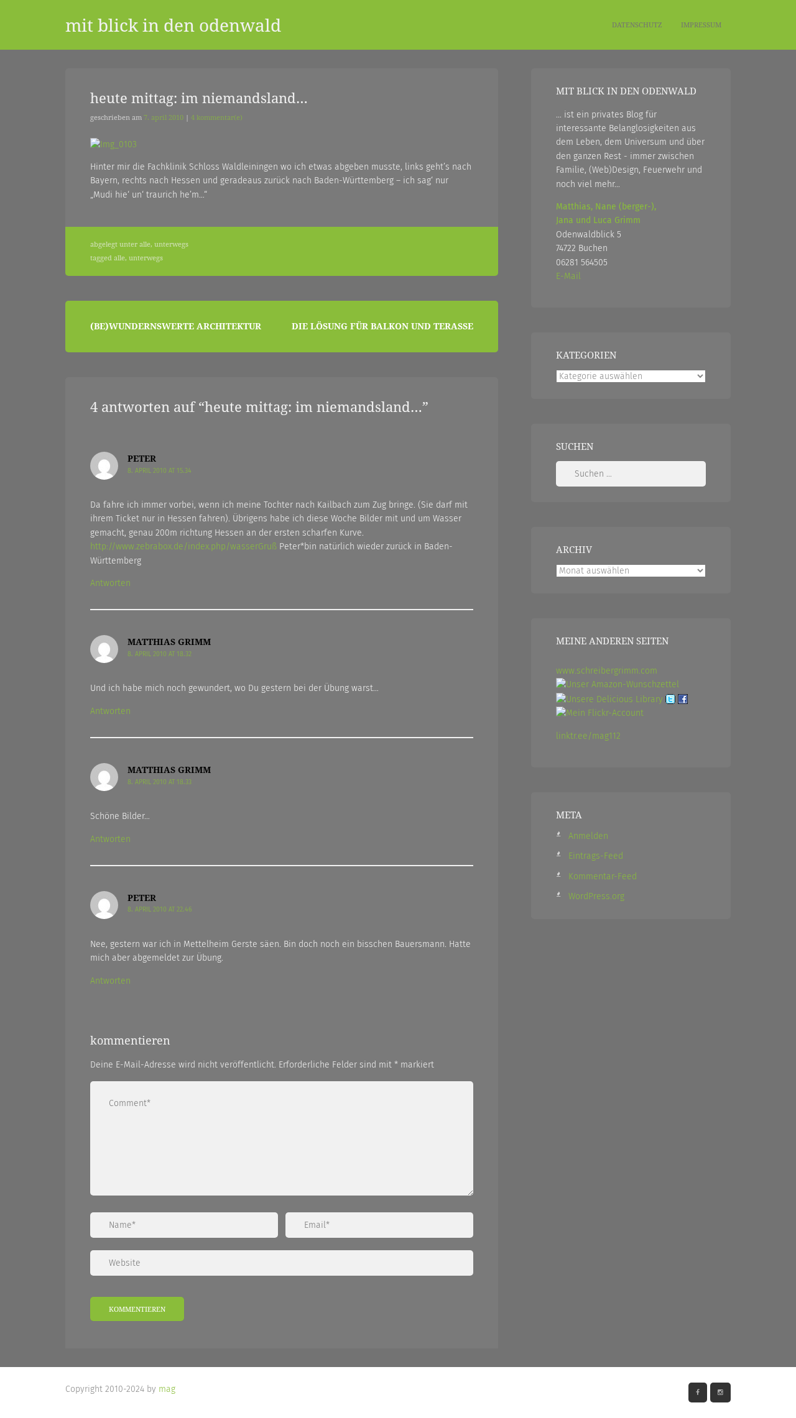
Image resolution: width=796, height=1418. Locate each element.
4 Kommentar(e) (217, 117)
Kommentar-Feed (602, 876)
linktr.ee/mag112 (588, 736)
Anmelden (588, 836)
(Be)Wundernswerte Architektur (175, 326)
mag (167, 1389)
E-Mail (568, 276)
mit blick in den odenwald (173, 25)
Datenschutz (637, 24)
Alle (144, 244)
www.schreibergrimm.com (606, 671)
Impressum (701, 24)
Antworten (110, 583)
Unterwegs (171, 244)
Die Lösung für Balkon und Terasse (382, 326)
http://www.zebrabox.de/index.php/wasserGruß (183, 546)
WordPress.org (596, 896)
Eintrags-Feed (595, 856)
